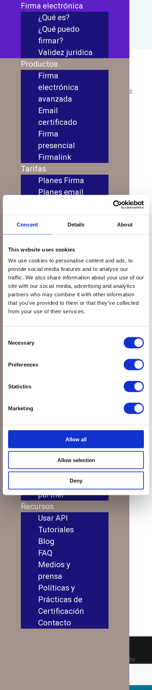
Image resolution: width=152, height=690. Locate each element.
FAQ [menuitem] (45, 553)
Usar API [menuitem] (53, 518)
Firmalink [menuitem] (54, 157)
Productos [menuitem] (39, 64)
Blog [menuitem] (46, 541)
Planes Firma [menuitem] (61, 180)
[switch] (134, 364)
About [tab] (125, 224)
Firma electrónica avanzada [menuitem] (58, 87)
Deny (76, 481)
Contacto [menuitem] (54, 622)
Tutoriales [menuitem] (56, 529)
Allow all (76, 439)
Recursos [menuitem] (37, 506)
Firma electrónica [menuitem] (52, 5)
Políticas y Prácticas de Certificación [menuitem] (61, 599)
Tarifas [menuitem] (33, 168)
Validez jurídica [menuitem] (65, 52)
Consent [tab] (27, 224)
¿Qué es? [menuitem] (54, 17)
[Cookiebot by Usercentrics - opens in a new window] (113, 205)
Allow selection (76, 460)
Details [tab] (76, 224)
